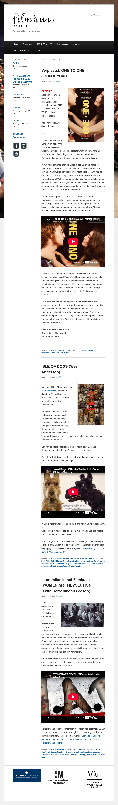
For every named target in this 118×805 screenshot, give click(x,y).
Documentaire (57, 350)
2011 (93, 749)
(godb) (58, 81)
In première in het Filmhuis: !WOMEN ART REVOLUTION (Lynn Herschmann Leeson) (66, 585)
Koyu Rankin (92, 563)
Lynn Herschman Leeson (84, 752)
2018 (43, 561)
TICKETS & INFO (44, 44)
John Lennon (82, 350)
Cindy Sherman (67, 752)
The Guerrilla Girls (93, 754)
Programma (27, 44)
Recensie (67, 350)
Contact (38, 50)
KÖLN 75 (16, 107)
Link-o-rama (77, 44)
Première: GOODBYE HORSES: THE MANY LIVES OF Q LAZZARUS (22, 79)
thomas (59, 596)
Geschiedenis (62, 44)
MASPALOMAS (19, 94)
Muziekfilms (56, 352)
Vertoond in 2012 (78, 749)
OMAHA (16, 120)
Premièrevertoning (77, 754)
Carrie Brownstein (52, 752)
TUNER (16, 63)
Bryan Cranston (69, 561)
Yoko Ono (65, 352)
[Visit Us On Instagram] (23, 149)
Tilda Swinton (56, 566)
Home (15, 44)
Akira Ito (49, 561)
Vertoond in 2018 (92, 558)
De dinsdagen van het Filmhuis (63, 558)
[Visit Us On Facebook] (16, 149)
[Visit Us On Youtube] (16, 157)
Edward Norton (82, 561)
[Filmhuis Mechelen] (34, 27)
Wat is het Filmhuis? (21, 50)
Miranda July (56, 754)
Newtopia (66, 754)
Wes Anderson (68, 566)
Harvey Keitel (68, 563)
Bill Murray (57, 561)
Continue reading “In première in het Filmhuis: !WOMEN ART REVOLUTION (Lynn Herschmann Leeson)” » (70, 739)
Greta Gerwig (57, 563)
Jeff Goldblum (80, 563)
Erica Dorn (93, 561)
